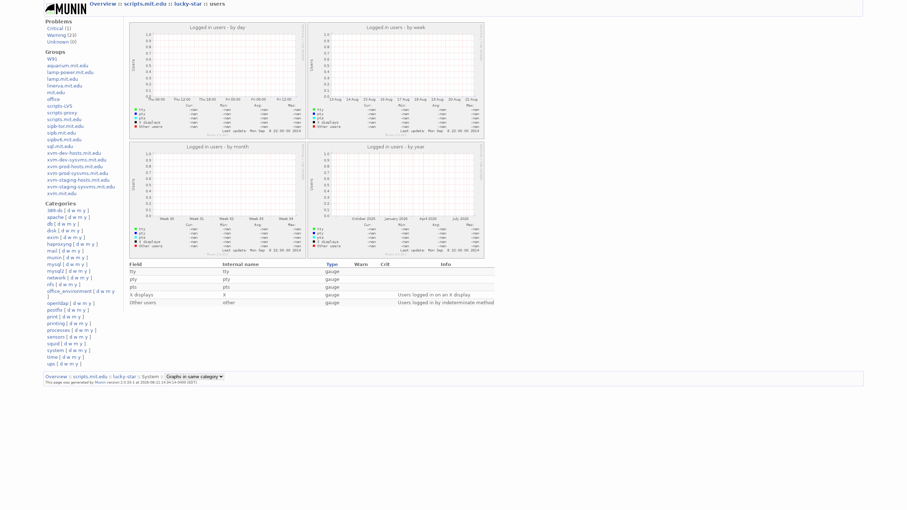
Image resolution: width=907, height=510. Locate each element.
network (56, 277)
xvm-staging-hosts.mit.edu (78, 180)
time (52, 357)
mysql (54, 264)
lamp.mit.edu (62, 79)
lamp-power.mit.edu (70, 72)
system (55, 350)
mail (52, 251)
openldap (57, 303)
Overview (104, 4)
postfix (55, 310)
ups (51, 364)
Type (332, 264)
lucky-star (189, 4)
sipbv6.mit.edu (64, 139)
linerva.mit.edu (64, 86)
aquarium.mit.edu (67, 65)
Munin (100, 382)
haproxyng (59, 244)
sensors (56, 337)
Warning (56, 35)
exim (53, 237)
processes (58, 330)
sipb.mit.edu (61, 133)
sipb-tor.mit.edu (65, 126)
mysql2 (55, 271)
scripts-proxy (62, 112)
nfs (50, 284)
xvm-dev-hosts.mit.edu (74, 153)
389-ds (55, 210)
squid (53, 343)
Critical (55, 28)
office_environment (69, 291)
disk (52, 230)
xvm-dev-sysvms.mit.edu (76, 160)
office (53, 99)
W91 (52, 59)
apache (55, 217)
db (50, 224)
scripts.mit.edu (146, 4)
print (52, 316)
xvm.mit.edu (62, 193)
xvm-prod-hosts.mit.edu (75, 166)
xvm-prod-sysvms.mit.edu (77, 173)
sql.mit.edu (60, 146)
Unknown (58, 42)
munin (54, 257)
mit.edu (56, 92)
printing (56, 323)
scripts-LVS (59, 106)
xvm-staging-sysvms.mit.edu (81, 186)
